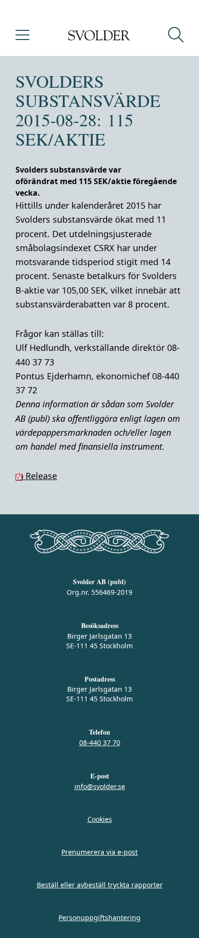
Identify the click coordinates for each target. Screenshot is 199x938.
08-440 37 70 (99, 742)
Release (40, 476)
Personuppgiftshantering (99, 917)
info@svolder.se (99, 786)
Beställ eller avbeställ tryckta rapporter (100, 884)
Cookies (99, 819)
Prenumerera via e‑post (99, 852)
